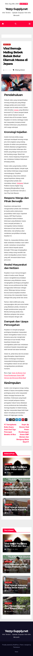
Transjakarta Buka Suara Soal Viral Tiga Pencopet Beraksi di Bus (10, 429)
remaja (16, 110)
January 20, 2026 (12, 590)
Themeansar (16, 647)
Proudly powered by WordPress (10, 644)
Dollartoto (20, 183)
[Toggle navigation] (30, 24)
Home (16, 651)
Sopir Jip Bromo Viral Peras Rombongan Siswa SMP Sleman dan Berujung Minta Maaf (15, 375)
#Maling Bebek (20, 70)
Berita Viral (7, 44)
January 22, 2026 (12, 549)
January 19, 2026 (12, 611)
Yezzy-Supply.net (17, 9)
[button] (15, 24)
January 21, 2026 (12, 570)
